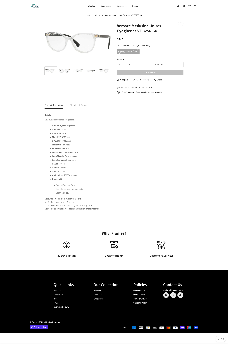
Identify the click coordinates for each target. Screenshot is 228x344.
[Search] (178, 6)
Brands (135, 6)
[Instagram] (173, 295)
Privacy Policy (139, 291)
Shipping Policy (140, 303)
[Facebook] (166, 295)
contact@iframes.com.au (173, 290)
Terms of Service (140, 299)
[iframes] (35, 6)
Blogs (56, 299)
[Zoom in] (106, 25)
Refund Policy (139, 295)
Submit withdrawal (61, 307)
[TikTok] (180, 295)
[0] (195, 6)
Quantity (120, 59)
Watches (91, 6)
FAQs (56, 303)
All (96, 15)
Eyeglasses (121, 6)
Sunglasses (106, 6)
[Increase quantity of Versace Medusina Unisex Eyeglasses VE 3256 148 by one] (129, 64)
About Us (57, 291)
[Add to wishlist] (180, 23)
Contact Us (58, 295)
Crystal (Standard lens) (128, 52)
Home (88, 15)
